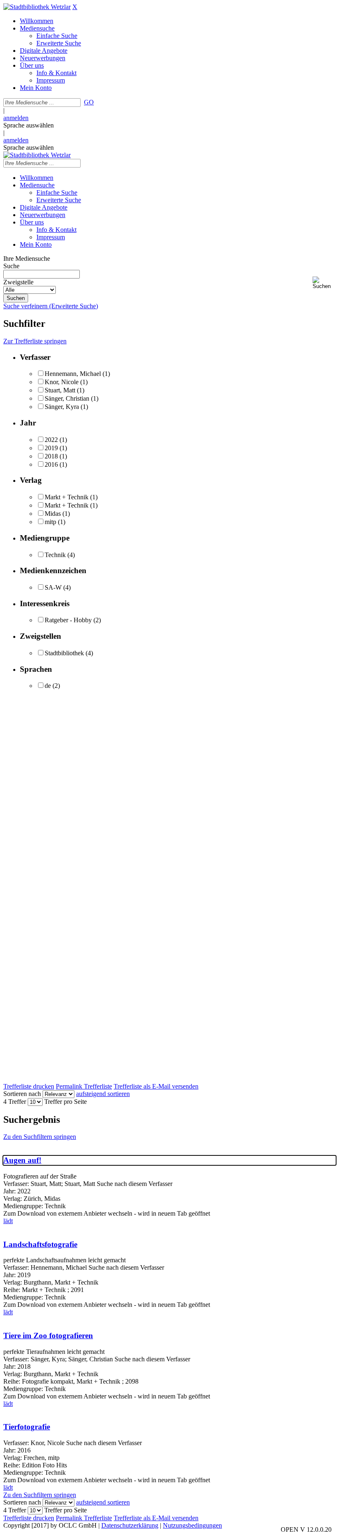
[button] (324, 282)
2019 (51, 447)
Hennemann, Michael (73, 373)
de (48, 685)
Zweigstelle (18, 282)
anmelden (16, 117)
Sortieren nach (22, 1093)
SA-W (53, 587)
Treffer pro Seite (65, 1101)
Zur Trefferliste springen (35, 341)
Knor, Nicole (62, 381)
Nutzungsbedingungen (192, 1525)
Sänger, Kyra (62, 406)
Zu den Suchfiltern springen (39, 1136)
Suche (11, 265)
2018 (51, 456)
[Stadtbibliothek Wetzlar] (37, 6)
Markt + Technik (66, 497)
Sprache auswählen (28, 125)
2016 (51, 464)
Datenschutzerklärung (129, 1525)
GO (89, 102)
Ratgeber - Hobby (68, 620)
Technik (55, 554)
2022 (51, 439)
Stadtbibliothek (64, 653)
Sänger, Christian (67, 398)
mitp (50, 521)
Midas (53, 513)
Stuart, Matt (60, 390)
